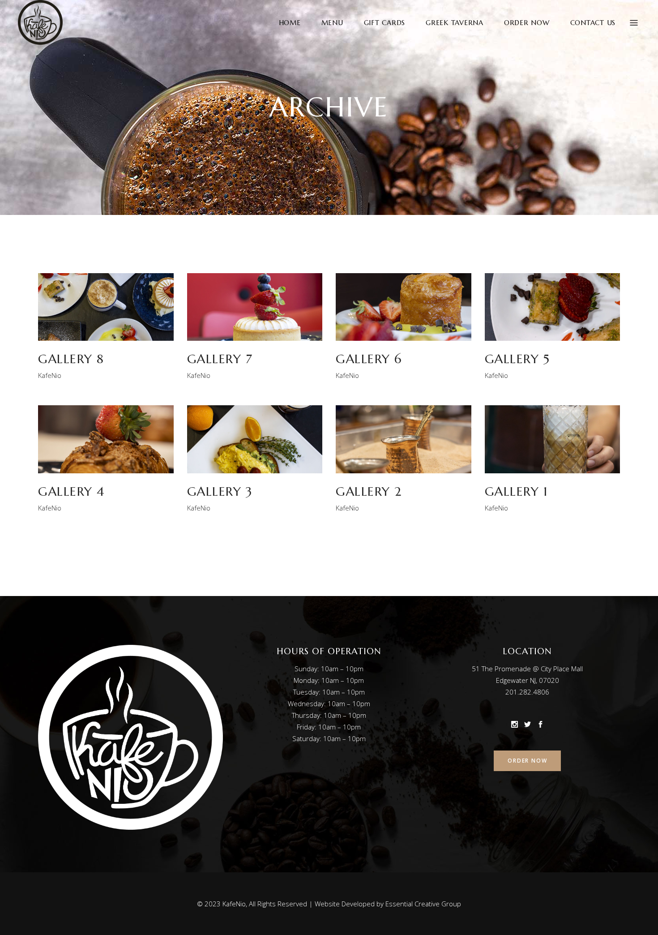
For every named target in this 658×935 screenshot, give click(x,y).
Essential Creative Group (423, 903)
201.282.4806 (527, 691)
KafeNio (49, 375)
